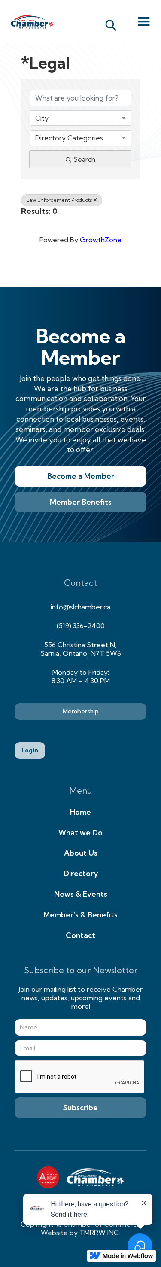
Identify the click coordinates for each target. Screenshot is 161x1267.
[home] (30, 22)
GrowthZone (101, 239)
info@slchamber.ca (80, 607)
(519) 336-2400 (81, 625)
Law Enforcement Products (59, 200)
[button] (144, 22)
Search (84, 159)
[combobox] (81, 118)
